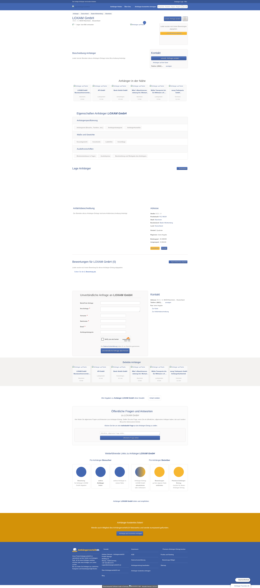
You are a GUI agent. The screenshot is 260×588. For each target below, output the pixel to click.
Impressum (134, 549)
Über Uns (127, 6)
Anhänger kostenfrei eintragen (145, 6)
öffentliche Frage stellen (131, 438)
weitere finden (100, 483)
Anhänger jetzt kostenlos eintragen (130, 533)
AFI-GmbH (101, 90)
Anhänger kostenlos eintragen (141, 571)
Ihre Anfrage (84, 308)
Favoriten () (241, 586)
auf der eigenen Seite (159, 483)
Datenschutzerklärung (110, 346)
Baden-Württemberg (166, 223)
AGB (132, 554)
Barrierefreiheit (243, 580)
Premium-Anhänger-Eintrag (183, 82)
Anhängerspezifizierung (87, 120)
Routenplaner (183, 168)
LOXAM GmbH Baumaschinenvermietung (82, 91)
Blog (103, 575)
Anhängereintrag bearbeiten (140, 565)
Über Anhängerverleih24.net (111, 570)
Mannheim (158, 219)
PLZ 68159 (163, 216)
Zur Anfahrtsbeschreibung (160, 311)
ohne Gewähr (139, 398)
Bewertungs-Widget (168, 560)
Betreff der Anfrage (86, 303)
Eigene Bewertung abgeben (179, 262)
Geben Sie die (85, 272)
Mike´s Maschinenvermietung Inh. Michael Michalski (139, 91)
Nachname (84, 321)
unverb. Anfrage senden (172, 19)
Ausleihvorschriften (85, 149)
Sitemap (163, 565)
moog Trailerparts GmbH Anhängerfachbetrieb (177, 91)
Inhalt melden (155, 398)
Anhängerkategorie (86, 332)
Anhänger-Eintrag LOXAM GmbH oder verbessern (140, 484)
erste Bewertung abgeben (174, 33)
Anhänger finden (116, 6)
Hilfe (185, 1)
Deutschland (159, 226)
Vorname (83, 315)
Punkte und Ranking (167, 554)
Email (82, 326)
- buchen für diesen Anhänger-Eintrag (179, 484)
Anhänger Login (178, 1)
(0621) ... (160, 66)
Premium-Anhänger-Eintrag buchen (174, 549)
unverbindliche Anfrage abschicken (115, 351)
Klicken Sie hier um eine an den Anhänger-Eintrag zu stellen (130, 425)
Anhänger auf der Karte (160, 62)
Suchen (186, 6)
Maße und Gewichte (85, 135)
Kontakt (164, 248)
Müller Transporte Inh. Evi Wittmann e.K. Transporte (158, 91)
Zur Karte (155, 308)
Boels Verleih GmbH (120, 90)
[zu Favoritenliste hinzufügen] (75, 26)
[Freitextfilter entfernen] (182, 6)
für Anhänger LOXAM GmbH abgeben (81, 483)
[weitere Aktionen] (185, 18)
